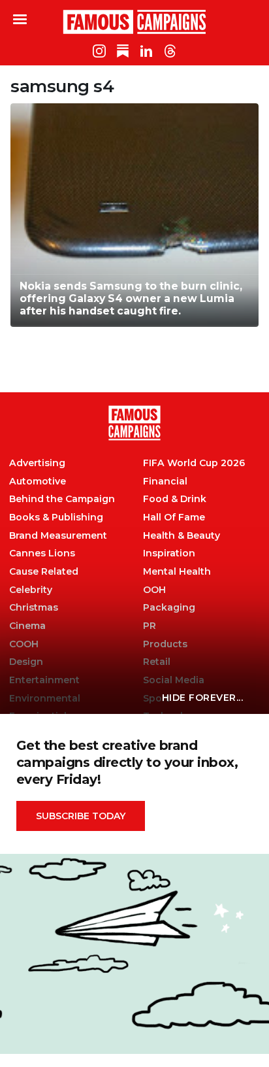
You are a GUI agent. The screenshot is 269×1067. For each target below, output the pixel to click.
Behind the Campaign (62, 499)
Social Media (173, 680)
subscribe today (80, 816)
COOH (24, 644)
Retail (156, 662)
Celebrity (30, 590)
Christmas (33, 607)
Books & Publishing (56, 517)
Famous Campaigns (134, 21)
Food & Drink (174, 499)
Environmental (44, 698)
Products (165, 644)
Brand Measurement (58, 535)
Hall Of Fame (174, 517)
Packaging (169, 607)
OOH (154, 590)
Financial (165, 481)
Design (26, 662)
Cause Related (43, 571)
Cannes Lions (42, 553)
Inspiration (169, 553)
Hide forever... (203, 697)
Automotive (37, 481)
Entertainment (44, 680)
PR (149, 626)
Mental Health (177, 571)
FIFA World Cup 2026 (194, 463)
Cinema (27, 626)
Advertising (37, 463)
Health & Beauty (181, 535)
